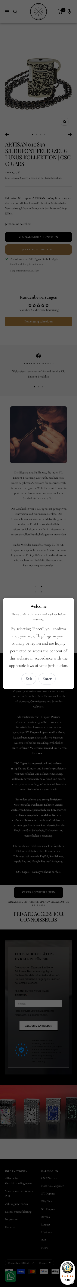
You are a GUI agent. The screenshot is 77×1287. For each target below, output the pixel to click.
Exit (28, 678)
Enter (47, 678)
